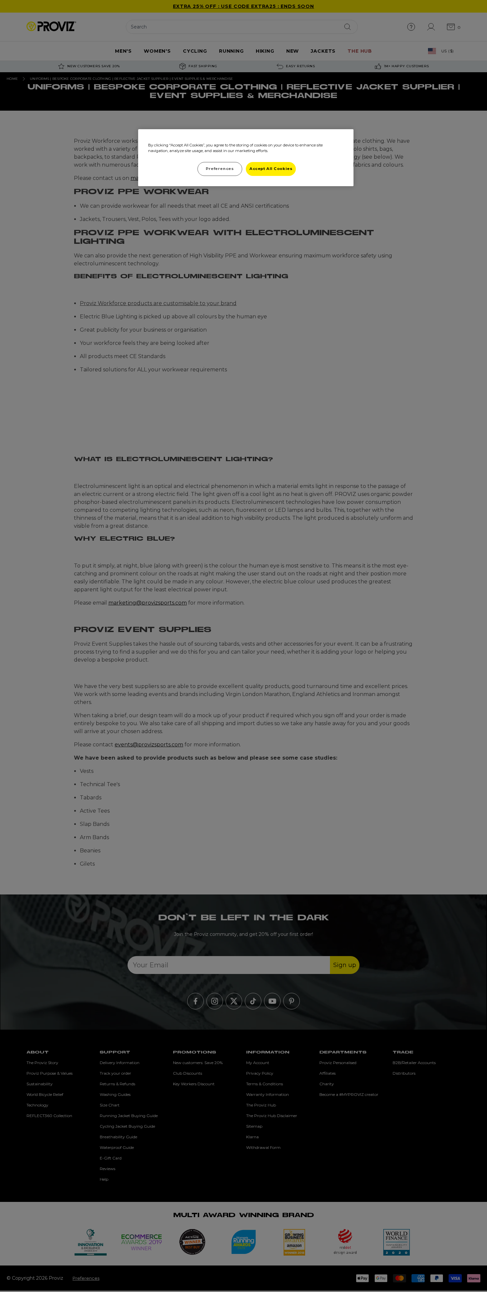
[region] (245, 157)
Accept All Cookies (270, 168)
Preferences (220, 168)
